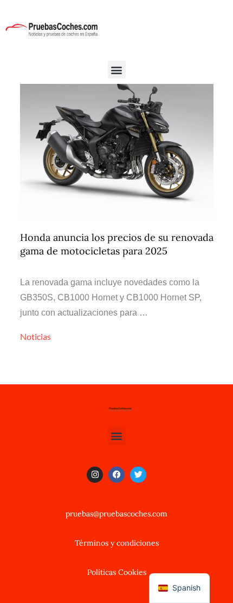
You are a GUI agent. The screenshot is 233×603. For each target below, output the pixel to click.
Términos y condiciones (117, 543)
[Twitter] (138, 475)
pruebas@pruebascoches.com (116, 514)
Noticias (35, 336)
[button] (117, 69)
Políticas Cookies (116, 572)
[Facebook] (116, 475)
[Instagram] (95, 475)
